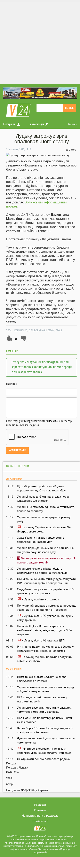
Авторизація (37, 124)
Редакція (40, 804)
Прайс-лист (40, 821)
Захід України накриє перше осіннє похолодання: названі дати (40, 539)
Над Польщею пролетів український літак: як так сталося (45, 720)
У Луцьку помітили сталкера (40, 599)
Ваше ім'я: (11, 384)
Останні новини (17, 466)
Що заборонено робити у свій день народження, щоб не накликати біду (41, 488)
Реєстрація (9, 124)
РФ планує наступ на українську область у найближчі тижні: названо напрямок (45, 648)
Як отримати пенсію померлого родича (43, 759)
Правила (53, 421)
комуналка (20, 330)
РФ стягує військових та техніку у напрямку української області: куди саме (44, 750)
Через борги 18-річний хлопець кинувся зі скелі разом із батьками (45, 730)
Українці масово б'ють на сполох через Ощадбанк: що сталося (43, 498)
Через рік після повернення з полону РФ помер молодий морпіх (46, 560)
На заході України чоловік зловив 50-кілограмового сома (44, 529)
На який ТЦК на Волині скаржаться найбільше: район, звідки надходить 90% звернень (44, 630)
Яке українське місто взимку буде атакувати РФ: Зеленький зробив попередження (46, 581)
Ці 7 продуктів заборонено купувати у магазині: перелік (42, 699)
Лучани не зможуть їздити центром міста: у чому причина (46, 740)
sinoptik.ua (28, 790)
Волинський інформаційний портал (36, 204)
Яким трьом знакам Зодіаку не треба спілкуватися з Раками (41, 679)
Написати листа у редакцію (40, 815)
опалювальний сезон (41, 330)
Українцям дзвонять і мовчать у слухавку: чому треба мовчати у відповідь (44, 709)
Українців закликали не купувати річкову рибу (44, 519)
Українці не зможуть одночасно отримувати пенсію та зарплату (46, 509)
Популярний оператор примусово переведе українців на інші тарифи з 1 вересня (46, 607)
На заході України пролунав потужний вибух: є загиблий (44, 659)
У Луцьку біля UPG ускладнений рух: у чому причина (45, 618)
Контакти (40, 810)
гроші (59, 330)
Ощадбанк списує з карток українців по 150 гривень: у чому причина (46, 591)
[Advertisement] (40, 42)
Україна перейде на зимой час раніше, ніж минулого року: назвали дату (45, 550)
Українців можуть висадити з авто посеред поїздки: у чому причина (45, 689)
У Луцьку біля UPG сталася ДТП (43, 640)
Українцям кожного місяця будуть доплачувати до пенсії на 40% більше (42, 570)
